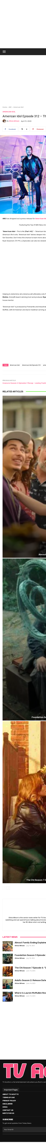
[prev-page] (4, 888)
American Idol (18, 107)
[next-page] (8, 888)
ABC (10, 107)
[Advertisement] (23, 79)
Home (5, 107)
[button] (4, 51)
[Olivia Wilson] (5, 121)
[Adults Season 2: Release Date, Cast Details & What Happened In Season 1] (8, 984)
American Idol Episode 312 (31, 365)
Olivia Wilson (14, 121)
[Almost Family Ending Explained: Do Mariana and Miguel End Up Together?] (8, 946)
